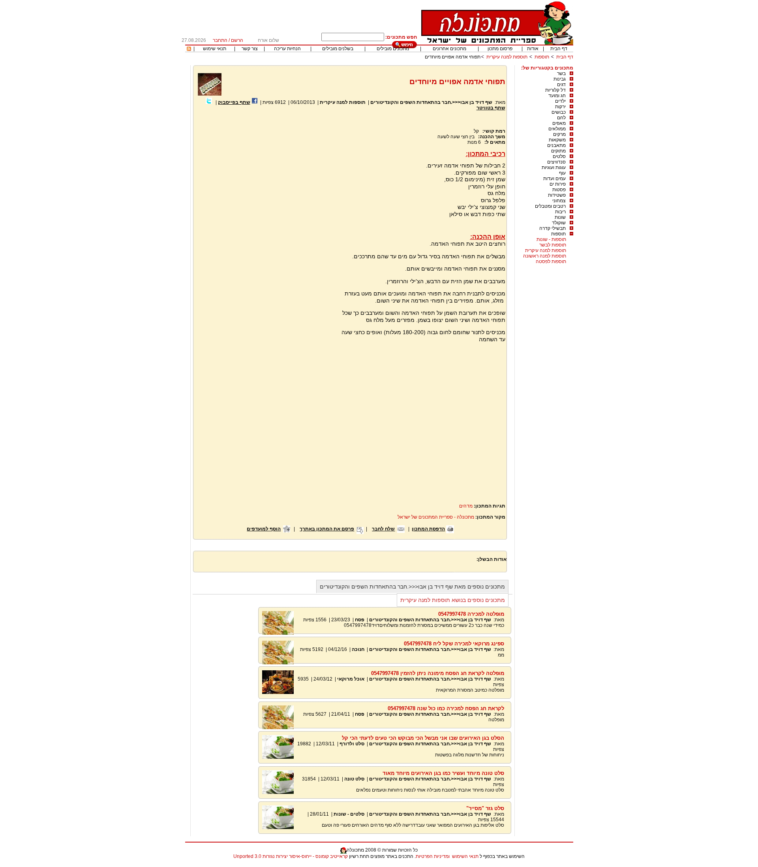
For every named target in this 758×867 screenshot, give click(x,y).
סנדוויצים (556, 162)
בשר (561, 73)
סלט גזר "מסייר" (485, 808)
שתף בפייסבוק (234, 102)
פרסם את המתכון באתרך (327, 529)
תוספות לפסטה (551, 261)
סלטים (559, 156)
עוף (562, 173)
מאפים (559, 123)
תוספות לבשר (552, 245)
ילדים (560, 101)
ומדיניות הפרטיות (433, 856)
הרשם (237, 40)
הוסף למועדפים (264, 529)
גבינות (559, 79)
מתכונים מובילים (393, 48)
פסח (359, 620)
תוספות (542, 57)
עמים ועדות (554, 178)
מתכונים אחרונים (449, 48)
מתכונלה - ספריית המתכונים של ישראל (436, 517)
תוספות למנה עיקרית (506, 57)
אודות (532, 48)
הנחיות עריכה (287, 48)
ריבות (560, 211)
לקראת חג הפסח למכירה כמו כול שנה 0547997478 (446, 708)
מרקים (559, 134)
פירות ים (558, 184)
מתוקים (558, 151)
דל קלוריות (555, 90)
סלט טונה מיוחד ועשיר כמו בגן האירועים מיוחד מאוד (443, 773)
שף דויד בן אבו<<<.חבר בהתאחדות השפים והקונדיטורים (431, 102)
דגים (561, 84)
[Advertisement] (263, 205)
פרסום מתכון (500, 48)
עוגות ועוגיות (554, 167)
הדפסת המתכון (428, 529)
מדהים (466, 506)
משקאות (557, 140)
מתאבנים (556, 145)
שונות (560, 217)
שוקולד (559, 223)
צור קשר (250, 48)
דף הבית (558, 48)
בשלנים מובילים (337, 48)
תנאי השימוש (465, 856)
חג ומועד (557, 95)
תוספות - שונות (551, 239)
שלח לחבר (383, 529)
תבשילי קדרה (552, 228)
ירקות (560, 106)
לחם (561, 117)
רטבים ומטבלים (550, 206)
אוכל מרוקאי (350, 679)
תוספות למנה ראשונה (544, 256)
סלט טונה (354, 779)
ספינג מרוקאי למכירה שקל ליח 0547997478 (454, 644)
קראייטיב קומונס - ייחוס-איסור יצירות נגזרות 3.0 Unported (290, 856)
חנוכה (358, 649)
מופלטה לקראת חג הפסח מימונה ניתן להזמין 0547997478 (437, 673)
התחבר (220, 40)
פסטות (559, 189)
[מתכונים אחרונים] (189, 49)
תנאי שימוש (214, 48)
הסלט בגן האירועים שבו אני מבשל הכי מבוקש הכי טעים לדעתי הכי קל (423, 738)
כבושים (559, 112)
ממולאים (557, 129)
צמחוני (559, 200)
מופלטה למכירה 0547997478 (471, 614)
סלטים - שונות (349, 814)
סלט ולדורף (352, 744)
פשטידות (557, 195)
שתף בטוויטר (491, 108)
